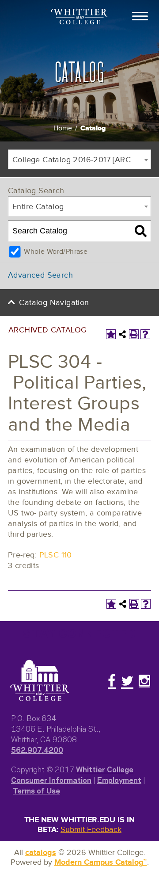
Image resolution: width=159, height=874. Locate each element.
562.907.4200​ (37, 749)
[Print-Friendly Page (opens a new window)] (134, 334)
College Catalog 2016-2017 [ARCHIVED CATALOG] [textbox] (81, 159)
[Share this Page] (122, 334)
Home (62, 128)
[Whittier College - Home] (40, 680)
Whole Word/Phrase (55, 252)
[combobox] (79, 159)
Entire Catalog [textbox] (38, 206)
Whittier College (104, 768)
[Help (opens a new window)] (145, 334)
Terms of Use (36, 790)
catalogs (40, 853)
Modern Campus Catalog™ (100, 862)
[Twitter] (127, 680)
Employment (119, 779)
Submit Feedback (91, 829)
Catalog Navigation (54, 302)
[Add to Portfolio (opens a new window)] (111, 334)
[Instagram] (144, 681)
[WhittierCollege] (79, 17)
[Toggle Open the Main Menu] (140, 15)
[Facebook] (112, 680)
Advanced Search (40, 275)
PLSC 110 (55, 555)
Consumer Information (51, 779)
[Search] (140, 231)
